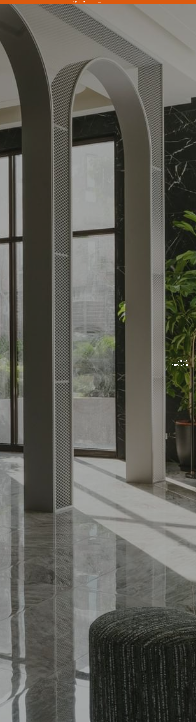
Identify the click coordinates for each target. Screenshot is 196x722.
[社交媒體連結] (122, 2)
